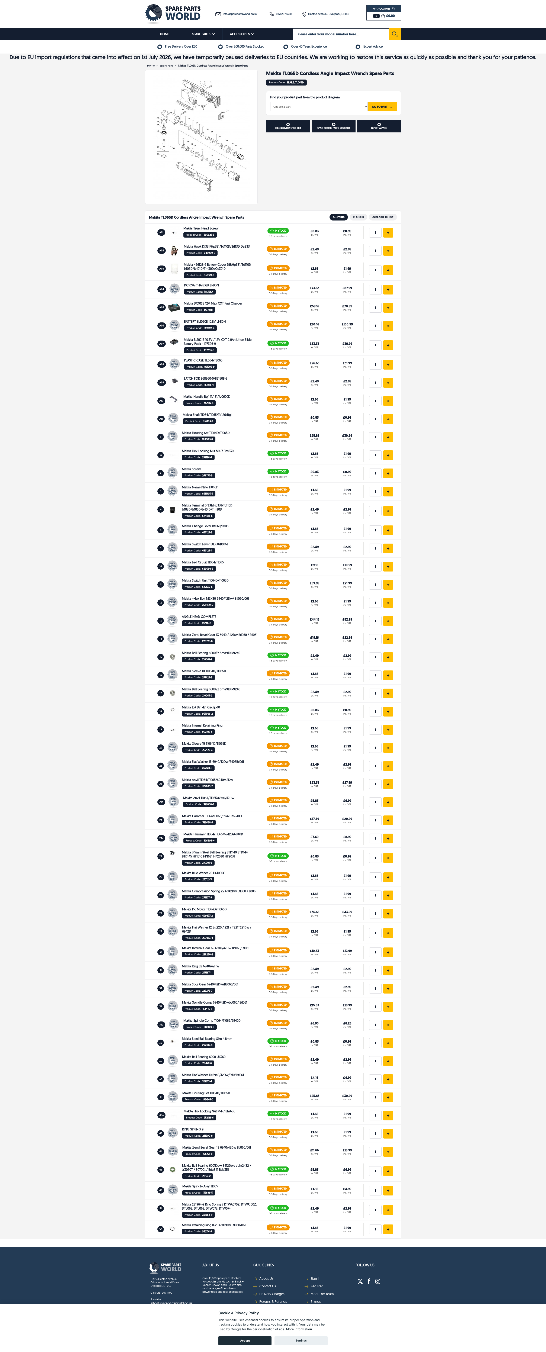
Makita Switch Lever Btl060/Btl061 (205, 544)
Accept (245, 1340)
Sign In (316, 1278)
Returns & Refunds (273, 1301)
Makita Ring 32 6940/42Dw (200, 966)
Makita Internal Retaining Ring (202, 725)
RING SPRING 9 (192, 1129)
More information (299, 1329)
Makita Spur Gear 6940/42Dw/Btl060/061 (210, 984)
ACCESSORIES (240, 34)
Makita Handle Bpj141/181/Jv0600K (206, 397)
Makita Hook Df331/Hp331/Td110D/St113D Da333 (217, 246)
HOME (164, 34)
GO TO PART (382, 107)
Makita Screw (191, 469)
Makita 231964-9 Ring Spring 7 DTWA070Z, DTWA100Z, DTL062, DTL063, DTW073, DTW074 (219, 1206)
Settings (301, 1340)
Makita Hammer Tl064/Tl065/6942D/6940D (212, 816)
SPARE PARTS (201, 34)
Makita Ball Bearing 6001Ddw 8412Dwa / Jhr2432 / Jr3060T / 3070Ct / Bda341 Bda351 (216, 1167)
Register (317, 1286)
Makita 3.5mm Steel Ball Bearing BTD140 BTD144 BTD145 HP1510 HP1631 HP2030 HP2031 (215, 854)
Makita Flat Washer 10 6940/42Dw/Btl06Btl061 (213, 1075)
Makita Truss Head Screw (200, 228)
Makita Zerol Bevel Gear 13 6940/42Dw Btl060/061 (216, 1147)
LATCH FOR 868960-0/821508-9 (205, 378)
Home (151, 65)
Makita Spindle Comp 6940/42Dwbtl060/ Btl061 (214, 1002)
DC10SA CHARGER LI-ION (201, 285)
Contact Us (267, 1286)
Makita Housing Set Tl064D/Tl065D (206, 433)
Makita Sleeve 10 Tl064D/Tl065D (204, 671)
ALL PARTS (338, 217)
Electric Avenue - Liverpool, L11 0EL (327, 14)
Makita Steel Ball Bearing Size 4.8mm (207, 1039)
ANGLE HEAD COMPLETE (199, 617)
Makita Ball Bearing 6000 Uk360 (203, 1057)
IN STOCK (358, 217)
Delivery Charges (272, 1294)
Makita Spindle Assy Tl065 (200, 1186)
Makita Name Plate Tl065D (200, 487)
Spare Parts (166, 65)
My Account (382, 8)
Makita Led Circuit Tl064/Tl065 (203, 562)
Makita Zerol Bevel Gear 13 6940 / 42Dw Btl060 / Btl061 (219, 635)
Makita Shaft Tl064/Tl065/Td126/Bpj (207, 415)
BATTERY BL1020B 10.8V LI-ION (205, 321)
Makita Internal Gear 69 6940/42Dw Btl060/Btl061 (215, 948)
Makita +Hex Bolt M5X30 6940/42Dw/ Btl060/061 (215, 598)
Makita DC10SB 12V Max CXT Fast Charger (213, 303)
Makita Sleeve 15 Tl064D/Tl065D (204, 743)
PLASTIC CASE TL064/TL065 (203, 360)
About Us (210, 1265)
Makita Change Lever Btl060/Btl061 (205, 526)
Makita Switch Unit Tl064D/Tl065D (205, 580)
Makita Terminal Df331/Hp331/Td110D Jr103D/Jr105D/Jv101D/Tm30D (207, 507)
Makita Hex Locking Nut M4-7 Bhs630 (208, 451)
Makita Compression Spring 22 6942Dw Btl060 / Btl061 (219, 891)
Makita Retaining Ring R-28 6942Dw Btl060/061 (214, 1225)
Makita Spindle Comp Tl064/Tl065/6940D (212, 1020)
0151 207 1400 (283, 14)
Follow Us (365, 1265)
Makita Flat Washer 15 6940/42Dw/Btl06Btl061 (213, 762)
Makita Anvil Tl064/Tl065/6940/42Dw (207, 780)
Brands (316, 1301)
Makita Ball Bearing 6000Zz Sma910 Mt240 (211, 653)
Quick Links (263, 1265)
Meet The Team (322, 1294)
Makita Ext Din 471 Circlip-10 (201, 707)
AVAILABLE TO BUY (383, 217)
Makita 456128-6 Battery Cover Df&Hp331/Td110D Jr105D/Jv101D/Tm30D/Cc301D (217, 267)
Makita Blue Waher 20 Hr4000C (203, 873)
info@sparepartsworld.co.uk (239, 14)
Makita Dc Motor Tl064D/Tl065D (204, 909)
